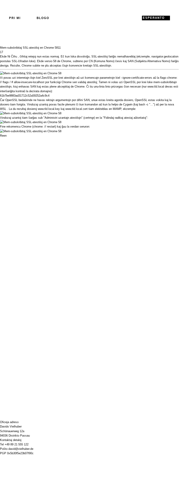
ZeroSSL (47, 77)
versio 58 (50, 61)
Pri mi (15, 18)
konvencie (75, 65)
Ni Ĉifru (12, 56)
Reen (3, 135)
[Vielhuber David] (89, 18)
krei (60, 77)
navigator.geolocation (164, 56)
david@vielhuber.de (20, 448)
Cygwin (127, 104)
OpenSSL (11, 100)
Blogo (43, 18)
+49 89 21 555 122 (16, 444)
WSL (3, 109)
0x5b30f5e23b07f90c (20, 453)
